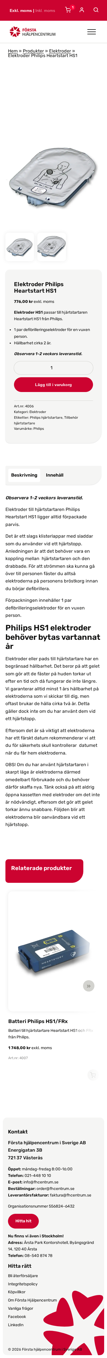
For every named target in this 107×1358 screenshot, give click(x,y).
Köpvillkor (16, 1292)
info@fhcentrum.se (40, 1182)
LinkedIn (15, 1325)
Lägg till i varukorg (53, 384)
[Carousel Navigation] (50, 986)
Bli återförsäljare (23, 1275)
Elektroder (60, 51)
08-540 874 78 (39, 1255)
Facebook (17, 1316)
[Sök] (95, 10)
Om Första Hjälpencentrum (32, 1300)
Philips (38, 429)
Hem (13, 51)
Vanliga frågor (20, 1308)
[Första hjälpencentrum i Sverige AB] (32, 33)
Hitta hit (23, 1221)
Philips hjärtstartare (46, 418)
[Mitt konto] (81, 10)
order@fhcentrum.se (55, 1188)
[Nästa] (88, 986)
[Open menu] (91, 31)
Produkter (33, 51)
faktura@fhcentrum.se (70, 1195)
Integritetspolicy (23, 1284)
